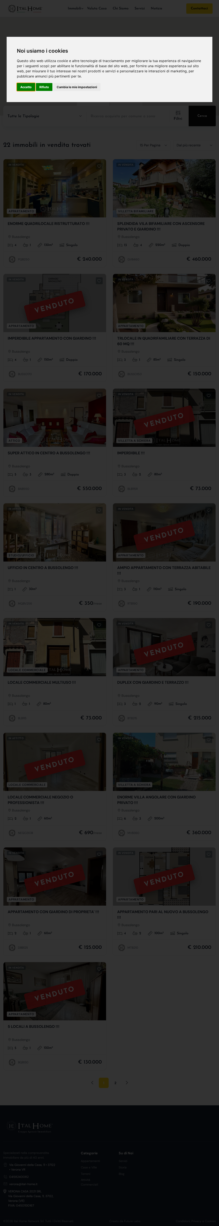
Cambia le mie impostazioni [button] (77, 87)
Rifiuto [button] (44, 87)
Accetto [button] (26, 87)
